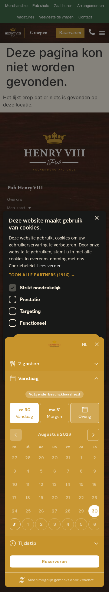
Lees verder (49, 265)
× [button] (96, 218)
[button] (54, 275)
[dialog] (54, 296)
